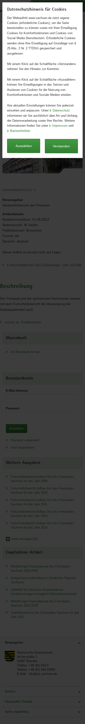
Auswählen (24, 146)
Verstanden (61, 146)
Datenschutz (61, 110)
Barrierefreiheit (20, 131)
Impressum (60, 125)
